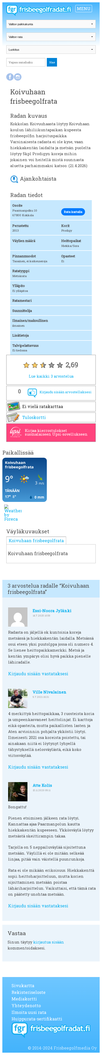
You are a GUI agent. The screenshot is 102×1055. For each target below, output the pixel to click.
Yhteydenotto (26, 1005)
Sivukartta (23, 985)
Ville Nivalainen (49, 691)
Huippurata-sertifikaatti (37, 1018)
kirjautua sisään (48, 942)
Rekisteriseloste (29, 992)
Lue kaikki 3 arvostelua (51, 376)
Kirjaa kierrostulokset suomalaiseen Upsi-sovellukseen (56, 432)
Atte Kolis (42, 785)
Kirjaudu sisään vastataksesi (38, 673)
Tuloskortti (34, 417)
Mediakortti (24, 998)
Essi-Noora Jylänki (52, 610)
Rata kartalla (73, 212)
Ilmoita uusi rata (29, 1012)
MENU (83, 8)
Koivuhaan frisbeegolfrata (36, 540)
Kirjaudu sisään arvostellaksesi (65, 392)
